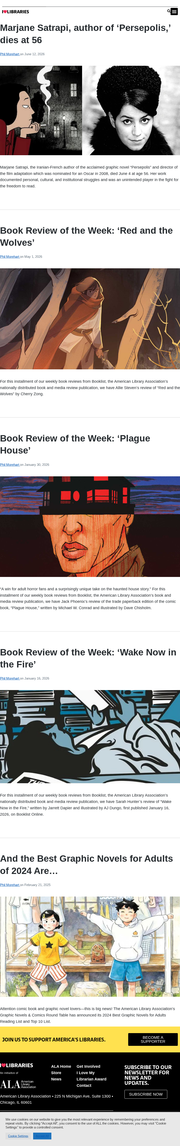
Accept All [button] (42, 1136)
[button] (174, 11)
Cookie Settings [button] (18, 1136)
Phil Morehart (10, 54)
